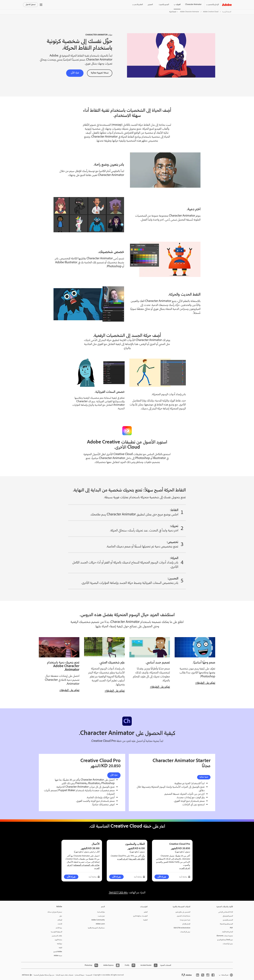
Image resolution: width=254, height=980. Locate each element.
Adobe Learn (100, 924)
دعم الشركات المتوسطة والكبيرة (96, 928)
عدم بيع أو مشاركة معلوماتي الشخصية (44, 975)
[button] (41, 4)
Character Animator (193, 4)
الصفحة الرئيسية (226, 12)
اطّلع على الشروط (137, 859)
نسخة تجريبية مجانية (99, 73)
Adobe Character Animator (189, 12)
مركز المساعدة (101, 912)
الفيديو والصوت (164, 4)
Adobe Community (98, 920)
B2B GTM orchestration (182, 928)
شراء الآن (114, 775)
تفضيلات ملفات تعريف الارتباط (64, 975)
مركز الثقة (59, 944)
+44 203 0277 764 (118, 892)
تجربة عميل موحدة (185, 920)
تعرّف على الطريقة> (205, 683)
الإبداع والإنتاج (186, 924)
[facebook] (213, 975)
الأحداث (60, 924)
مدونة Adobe (58, 955)
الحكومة (145, 920)
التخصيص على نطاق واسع (183, 912)
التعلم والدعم (138, 4)
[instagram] (207, 975)
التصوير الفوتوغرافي (228, 916)
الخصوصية (89, 975)
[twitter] (202, 975)
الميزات (178, 4)
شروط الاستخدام (79, 975)
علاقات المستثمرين (57, 936)
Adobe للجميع (58, 951)
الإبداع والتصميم (213, 4)
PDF (231, 928)
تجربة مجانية (203, 777)
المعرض (150, 4)
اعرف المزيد (184, 868)
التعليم (145, 912)
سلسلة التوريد (58, 940)
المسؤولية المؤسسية (56, 932)
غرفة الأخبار (59, 928)
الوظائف (59, 920)
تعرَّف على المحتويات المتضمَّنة (86, 865)
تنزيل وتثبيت (101, 916)
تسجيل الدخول (30, 4)
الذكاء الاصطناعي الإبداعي (225, 912)
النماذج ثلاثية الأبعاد (227, 932)
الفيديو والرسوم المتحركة (226, 924)
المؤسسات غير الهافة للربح (140, 916)
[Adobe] (227, 4)
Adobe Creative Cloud (210, 12)
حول (60, 916)
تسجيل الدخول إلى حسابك (54, 912)
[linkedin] (197, 975)
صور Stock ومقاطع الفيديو (225, 940)
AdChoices (25, 975)
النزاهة (60, 948)
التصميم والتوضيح (228, 920)
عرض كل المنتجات (228, 944)
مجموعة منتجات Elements (225, 936)
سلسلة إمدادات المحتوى (183, 916)
